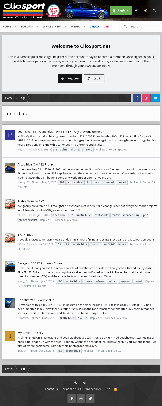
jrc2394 (22, 351)
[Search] (154, 10)
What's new (52, 26)
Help (107, 389)
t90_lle (21, 215)
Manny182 (24, 182)
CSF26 (108, 26)
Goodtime (24, 318)
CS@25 (94, 26)
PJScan (21, 149)
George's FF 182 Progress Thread (40, 263)
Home (7, 26)
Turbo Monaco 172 (31, 201)
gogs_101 (23, 281)
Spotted (122, 149)
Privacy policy (93, 389)
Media (75, 26)
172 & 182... (26, 235)
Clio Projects (38, 286)
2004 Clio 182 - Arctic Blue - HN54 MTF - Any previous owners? (61, 132)
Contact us (51, 389)
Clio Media (70, 220)
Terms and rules (71, 389)
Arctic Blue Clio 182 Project (36, 164)
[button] (145, 10)
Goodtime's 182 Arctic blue (36, 300)
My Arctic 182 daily (30, 333)
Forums (27, 26)
